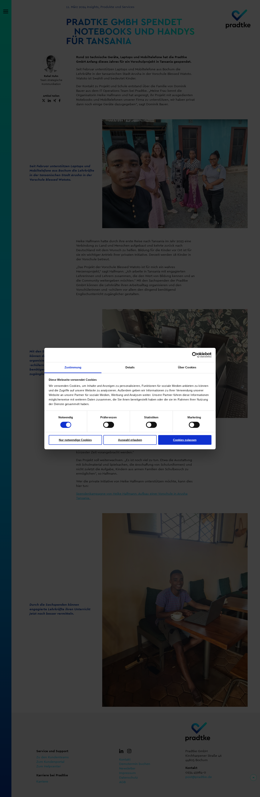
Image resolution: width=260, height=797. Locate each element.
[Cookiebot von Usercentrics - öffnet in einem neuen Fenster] (194, 355)
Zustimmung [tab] (73, 367)
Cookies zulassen (184, 440)
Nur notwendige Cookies (75, 440)
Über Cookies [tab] (187, 367)
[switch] (108, 425)
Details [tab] (130, 367)
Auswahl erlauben (130, 440)
